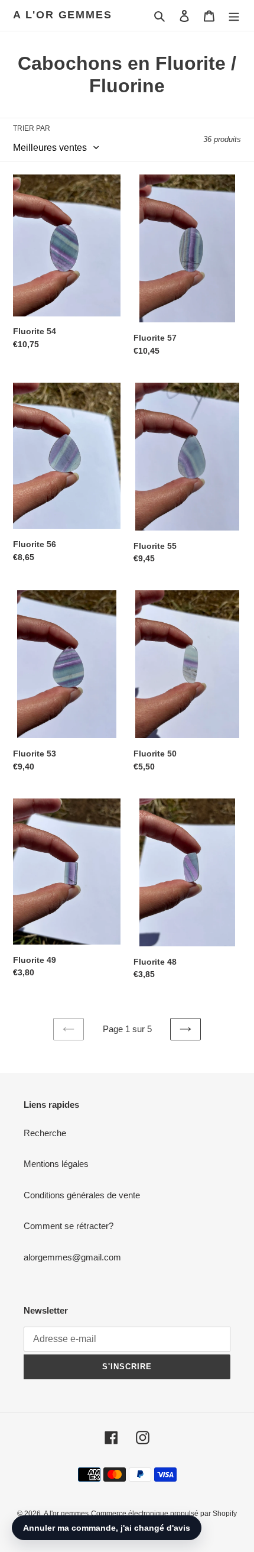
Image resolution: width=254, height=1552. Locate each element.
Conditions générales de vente (82, 1195)
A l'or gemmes (62, 15)
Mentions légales (56, 1164)
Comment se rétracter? (68, 1226)
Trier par (31, 128)
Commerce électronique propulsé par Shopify (164, 1513)
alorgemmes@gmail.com (72, 1257)
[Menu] (234, 15)
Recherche (45, 1133)
